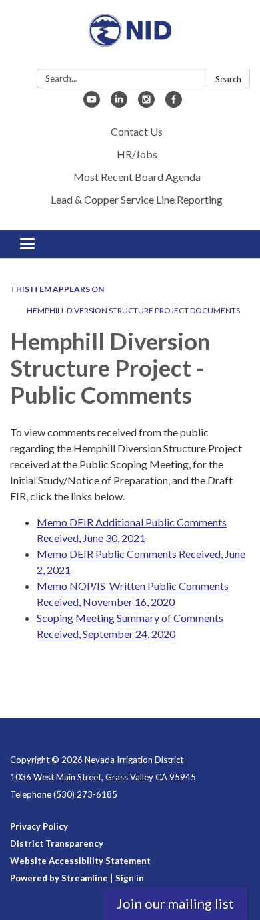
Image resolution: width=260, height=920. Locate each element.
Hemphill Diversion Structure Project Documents (133, 310)
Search (228, 79)
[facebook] (173, 103)
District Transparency (56, 843)
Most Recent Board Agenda (137, 176)
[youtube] (91, 103)
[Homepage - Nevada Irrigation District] (130, 37)
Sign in (129, 878)
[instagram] (146, 103)
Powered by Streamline (59, 878)
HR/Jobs (137, 154)
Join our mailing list (175, 903)
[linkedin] (119, 103)
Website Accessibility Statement (80, 860)
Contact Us (137, 131)
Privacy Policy (39, 826)
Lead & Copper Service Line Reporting (137, 199)
